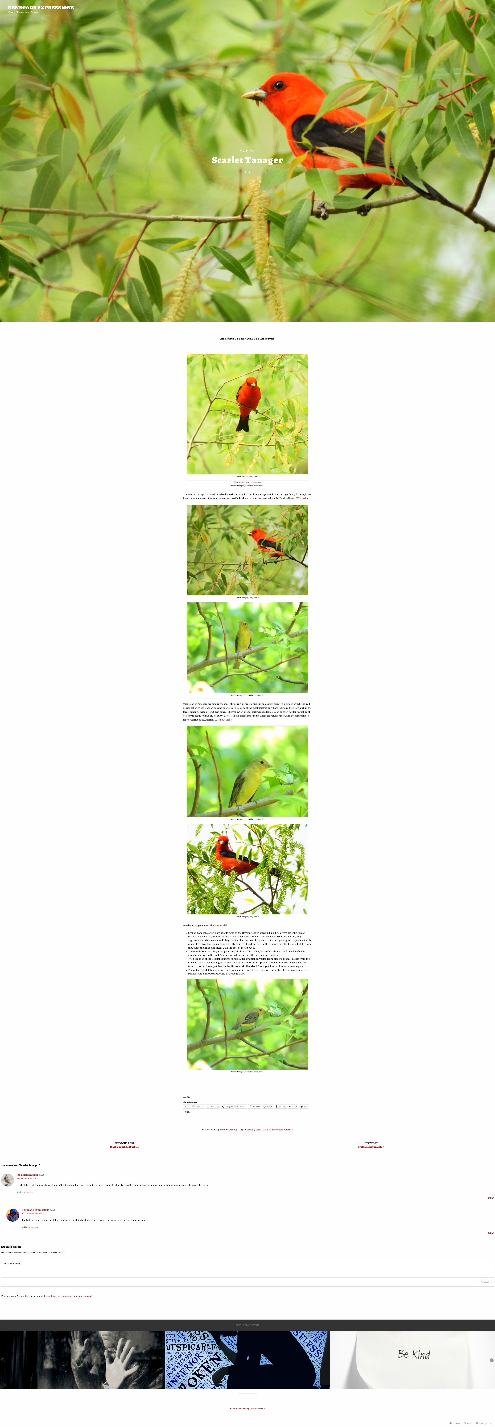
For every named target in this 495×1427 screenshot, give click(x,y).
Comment (485, 1282)
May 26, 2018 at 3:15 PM (26, 1178)
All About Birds (223, 720)
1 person (29, 1192)
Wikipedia (302, 498)
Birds (259, 1130)
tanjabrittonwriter (27, 1174)
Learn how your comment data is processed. (68, 1296)
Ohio (265, 1130)
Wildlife (288, 1130)
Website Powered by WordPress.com (247, 1409)
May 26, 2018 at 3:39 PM (32, 1213)
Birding (233, 1130)
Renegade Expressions (41, 7)
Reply (491, 1198)
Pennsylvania (276, 1130)
